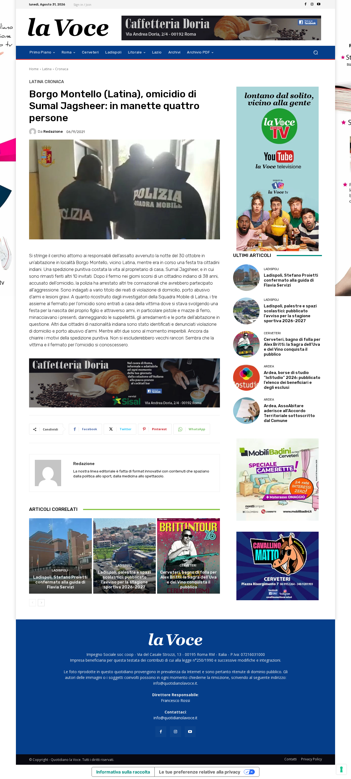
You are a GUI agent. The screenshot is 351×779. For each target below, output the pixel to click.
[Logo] (68, 27)
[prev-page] (32, 602)
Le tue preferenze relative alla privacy (199, 772)
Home (34, 69)
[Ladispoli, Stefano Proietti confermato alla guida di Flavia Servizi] (60, 555)
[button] (315, 52)
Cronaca (61, 69)
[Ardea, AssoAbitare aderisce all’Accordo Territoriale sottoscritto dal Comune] (246, 410)
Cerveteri (188, 565)
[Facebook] (305, 4)
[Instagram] (312, 4)
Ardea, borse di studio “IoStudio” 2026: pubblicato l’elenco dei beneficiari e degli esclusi (292, 380)
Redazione (53, 131)
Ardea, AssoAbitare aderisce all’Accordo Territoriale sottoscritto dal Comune (289, 413)
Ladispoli (60, 570)
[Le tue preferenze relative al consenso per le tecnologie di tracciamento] (341, 769)
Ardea (269, 366)
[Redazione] (33, 131)
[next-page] (41, 602)
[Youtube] (318, 4)
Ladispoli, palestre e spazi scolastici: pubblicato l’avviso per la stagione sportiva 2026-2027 (124, 580)
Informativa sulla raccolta (123, 772)
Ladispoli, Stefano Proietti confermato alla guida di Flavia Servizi (60, 582)
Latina (47, 69)
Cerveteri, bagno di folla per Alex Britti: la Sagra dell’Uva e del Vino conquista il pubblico (188, 580)
